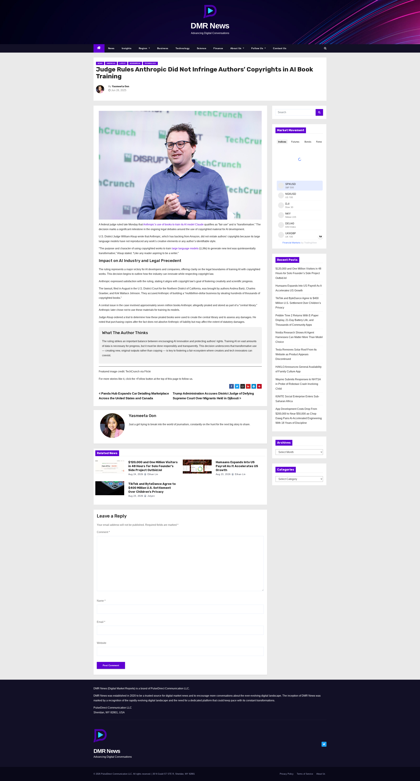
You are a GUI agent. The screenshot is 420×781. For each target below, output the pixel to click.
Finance (218, 48)
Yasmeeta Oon (120, 86)
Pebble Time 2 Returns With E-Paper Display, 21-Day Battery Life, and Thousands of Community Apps (296, 320)
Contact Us (279, 48)
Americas (111, 63)
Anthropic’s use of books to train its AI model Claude (173, 224)
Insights (127, 48)
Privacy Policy (287, 774)
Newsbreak (135, 63)
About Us (236, 48)
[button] (325, 48)
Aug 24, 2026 (135, 474)
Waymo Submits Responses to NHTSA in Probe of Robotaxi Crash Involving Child (298, 384)
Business (162, 48)
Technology (183, 48)
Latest (122, 63)
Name (101, 600)
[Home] (99, 48)
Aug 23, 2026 (223, 474)
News (111, 48)
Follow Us (257, 48)
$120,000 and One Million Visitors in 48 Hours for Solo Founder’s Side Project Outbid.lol (153, 466)
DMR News (210, 25)
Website (101, 643)
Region (143, 48)
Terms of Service (305, 774)
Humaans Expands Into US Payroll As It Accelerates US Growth (237, 466)
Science (201, 48)
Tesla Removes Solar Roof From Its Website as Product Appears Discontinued (296, 354)
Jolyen (151, 496)
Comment (103, 532)
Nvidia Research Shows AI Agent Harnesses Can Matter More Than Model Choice (299, 337)
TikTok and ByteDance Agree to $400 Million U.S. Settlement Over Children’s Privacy (152, 488)
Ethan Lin (152, 474)
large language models (185, 248)
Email (101, 622)
